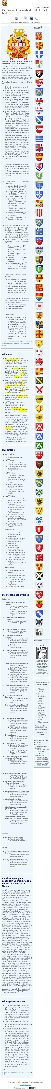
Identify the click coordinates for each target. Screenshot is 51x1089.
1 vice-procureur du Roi (16, 586)
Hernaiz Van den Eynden (19, 419)
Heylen (7, 421)
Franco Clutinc (13, 200)
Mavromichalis (20, 426)
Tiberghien (14, 411)
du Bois (29, 986)
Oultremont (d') (22, 428)
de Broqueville (16, 930)
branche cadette (21, 132)
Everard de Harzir (16, 901)
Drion (17, 902)
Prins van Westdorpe (12, 430)
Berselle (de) (23, 367)
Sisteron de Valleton (20, 433)
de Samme (27, 980)
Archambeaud (22, 968)
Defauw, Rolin (21, 899)
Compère (5, 890)
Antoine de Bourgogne (17, 323)
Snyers (10, 951)
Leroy (4, 907)
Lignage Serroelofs (15, 202)
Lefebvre (13, 942)
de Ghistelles (6, 986)
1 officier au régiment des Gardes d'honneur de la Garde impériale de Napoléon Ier (16, 540)
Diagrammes (25, 22)
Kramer (7, 407)
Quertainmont (23, 934)
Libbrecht (27, 949)
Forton (12, 911)
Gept (17, 417)
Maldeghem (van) (16, 407)
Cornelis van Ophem (15, 219)
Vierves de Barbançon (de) (14, 364)
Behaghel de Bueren (18, 923)
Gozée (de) (9, 389)
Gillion (10, 894)
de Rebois (16, 894)
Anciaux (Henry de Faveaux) (11, 897)
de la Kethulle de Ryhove (10, 927)
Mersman (8, 409)
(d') (12, 360)
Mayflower (17, 231)
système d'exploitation (20, 1011)
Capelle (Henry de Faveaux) (14, 898)
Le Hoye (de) (12, 397)
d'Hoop (13, 906)
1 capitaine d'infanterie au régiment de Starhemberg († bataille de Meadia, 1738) (16, 508)
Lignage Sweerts (15, 217)
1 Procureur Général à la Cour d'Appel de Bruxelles (16, 557)
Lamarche (18, 424)
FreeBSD (8, 1012)
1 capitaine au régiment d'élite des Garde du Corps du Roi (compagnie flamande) (17, 501)
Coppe (28, 984)
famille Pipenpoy (15, 283)
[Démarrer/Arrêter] (40, 645)
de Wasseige (27, 925)
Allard (17, 402)
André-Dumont (20, 438)
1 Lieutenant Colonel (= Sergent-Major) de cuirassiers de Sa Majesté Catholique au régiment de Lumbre (17, 479)
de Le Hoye (12, 975)
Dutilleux (18, 911)
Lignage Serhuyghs (15, 196)
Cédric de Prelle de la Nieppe (17, 122)
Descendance (10, 141)
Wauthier (18, 392)
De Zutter (29, 972)
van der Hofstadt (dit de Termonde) (15, 983)
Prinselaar (22, 902)
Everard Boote (12, 209)
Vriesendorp (22, 441)
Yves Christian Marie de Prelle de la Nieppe (18, 622)
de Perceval (20, 890)
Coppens (22, 914)
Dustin (16, 934)
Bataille (13, 954)
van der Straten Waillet (14, 956)
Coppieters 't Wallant (24, 935)
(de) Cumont (12, 935)
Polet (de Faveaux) (24, 895)
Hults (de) (21, 406)
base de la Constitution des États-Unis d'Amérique (17, 237)
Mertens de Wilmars (8, 937)
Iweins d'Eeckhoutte (11, 423)
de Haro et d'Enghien (19, 986)
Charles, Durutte (7, 928)
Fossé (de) (17, 387)
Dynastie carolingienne (16, 307)
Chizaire (25, 370)
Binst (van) (21, 384)
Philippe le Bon (15, 326)
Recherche (37, 22)
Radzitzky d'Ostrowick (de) (15, 430)
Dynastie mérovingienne (16, 305)
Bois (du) (23, 402)
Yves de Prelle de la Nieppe (16, 130)
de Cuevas (21, 958)
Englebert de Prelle (17, 337)
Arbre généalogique (16, 22)
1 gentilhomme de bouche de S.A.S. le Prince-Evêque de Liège (17, 519)
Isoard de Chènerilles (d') (19, 421)
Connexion (45, 7)
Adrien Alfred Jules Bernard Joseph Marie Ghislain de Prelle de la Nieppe (19, 708)
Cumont (24, 416)
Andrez (17, 380)
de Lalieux (12, 977)
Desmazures (14, 967)
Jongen (24, 939)
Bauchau (18, 416)
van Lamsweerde (22, 937)
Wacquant (5, 918)
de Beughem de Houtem (13, 925)
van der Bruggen (22, 942)
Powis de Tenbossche (21, 928)
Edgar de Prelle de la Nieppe (17, 104)
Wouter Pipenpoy (18, 198)
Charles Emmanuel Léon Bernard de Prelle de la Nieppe (18, 613)
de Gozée (18, 892)
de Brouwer (6, 923)
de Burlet (14, 949)
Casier (8, 949)
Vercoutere (5, 901)
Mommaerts (27, 956)
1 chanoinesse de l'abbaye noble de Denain (17, 467)
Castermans (6, 954)
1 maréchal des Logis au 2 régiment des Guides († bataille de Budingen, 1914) (17, 580)
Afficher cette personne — (42, 670)
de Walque (5, 960)
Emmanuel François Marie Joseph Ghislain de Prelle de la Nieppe (19, 608)
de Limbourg (26, 954)
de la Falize (19, 980)
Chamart (19, 370)
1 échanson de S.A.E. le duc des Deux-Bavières (16, 513)
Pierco (7, 375)
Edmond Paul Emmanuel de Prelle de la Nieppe (19, 675)
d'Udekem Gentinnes (15, 944)
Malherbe (5, 974)
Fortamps (16, 374)
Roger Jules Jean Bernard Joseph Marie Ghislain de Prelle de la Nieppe (19, 640)
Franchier (25, 387)
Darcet (29, 902)
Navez (14, 428)
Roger (25, 156)
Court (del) (8, 372)
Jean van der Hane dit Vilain (17, 188)
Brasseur (5, 977)
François (5, 909)
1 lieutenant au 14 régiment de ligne (15, 546)
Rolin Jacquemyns (23, 932)
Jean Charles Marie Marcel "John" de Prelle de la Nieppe (19, 700)
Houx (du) (25, 389)
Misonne (28, 975)
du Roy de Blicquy (25, 913)
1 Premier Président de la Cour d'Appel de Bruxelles (16, 553)
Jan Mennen (12, 205)
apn (3, 1070)
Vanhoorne (24, 435)
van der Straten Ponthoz (10, 904)
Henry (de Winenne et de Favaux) (14, 894)
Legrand (20, 949)
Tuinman (14, 970)
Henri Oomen (16, 188)
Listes (31, 22)
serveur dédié (12, 1007)
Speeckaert (6, 906)
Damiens (17, 921)
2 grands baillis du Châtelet (17, 516)
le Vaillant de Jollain (18, 961)
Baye (17, 367)
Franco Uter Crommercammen (17, 209)
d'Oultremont (6, 930)
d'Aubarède (24, 965)
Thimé (26, 377)
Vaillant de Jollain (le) (12, 435)
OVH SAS (8, 1009)
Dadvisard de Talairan (9, 968)
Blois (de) (8, 368)
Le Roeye (13, 960)
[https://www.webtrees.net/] (25, 1085)
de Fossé (11, 892)
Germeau (17, 951)
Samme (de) (9, 377)
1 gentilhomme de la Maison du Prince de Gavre (17, 464)
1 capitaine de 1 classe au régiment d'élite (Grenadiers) (16, 534)
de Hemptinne (24, 927)
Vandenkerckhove (11, 441)
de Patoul (28, 958)
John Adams (14, 246)
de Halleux (20, 975)
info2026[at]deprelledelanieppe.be (16, 1025)
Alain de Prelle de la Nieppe (17, 121)
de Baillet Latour (13, 920)
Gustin (4, 956)
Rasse (26, 904)
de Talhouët (22, 963)
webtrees (17, 1014)
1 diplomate (12, 585)
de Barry (22, 967)
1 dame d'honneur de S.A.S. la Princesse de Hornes (15, 525)
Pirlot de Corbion (12, 907)
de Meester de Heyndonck (16, 940)
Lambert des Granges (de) (17, 946)
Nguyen (19, 440)
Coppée (26, 944)
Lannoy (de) (9, 391)
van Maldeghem (26, 921)
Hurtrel (19, 982)
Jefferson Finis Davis (16, 263)
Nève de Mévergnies (14, 939)
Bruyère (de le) (10, 370)
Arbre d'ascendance (12, 120)
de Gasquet (16, 965)
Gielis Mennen (13, 195)
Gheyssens (16, 404)
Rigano (18, 431)
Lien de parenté (11, 156)
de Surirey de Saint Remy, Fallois (20, 916)
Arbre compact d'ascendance (17, 103)
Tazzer (23, 972)
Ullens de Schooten (15, 979)
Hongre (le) (17, 389)
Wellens (7, 413)
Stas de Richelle (7, 934)
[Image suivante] (43, 645)
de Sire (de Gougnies (17, 918)
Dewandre (8, 404)
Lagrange (8, 440)
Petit (27, 907)
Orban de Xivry (11, 932)
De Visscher (13, 974)
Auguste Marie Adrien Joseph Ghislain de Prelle (18, 666)
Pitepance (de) (15, 375)
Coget (17, 913)
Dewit (7, 417)
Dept (24, 979)
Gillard (4, 939)
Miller (14, 440)
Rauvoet (17, 391)
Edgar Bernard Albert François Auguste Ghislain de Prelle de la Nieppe (18, 670)
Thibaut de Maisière (22, 906)
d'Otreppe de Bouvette (18, 953)
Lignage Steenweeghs (16, 212)
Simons (7, 411)
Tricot (17, 399)
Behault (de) (12, 384)
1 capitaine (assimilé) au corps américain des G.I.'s (16, 575)
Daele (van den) (18, 372)
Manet (21, 904)
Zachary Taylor (14, 254)
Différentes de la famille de (17, 165)
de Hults (5, 951)
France (24, 1005)
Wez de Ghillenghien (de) (17, 362)
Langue (37, 7)
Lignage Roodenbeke (15, 191)
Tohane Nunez (14, 909)
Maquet (4, 935)
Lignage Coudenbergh (16, 186)
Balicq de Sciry (13, 382)
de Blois (11, 980)
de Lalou (25, 892)
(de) (20, 368)
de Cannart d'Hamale (9, 958)
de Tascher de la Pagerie (14, 962)
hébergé (16, 1005)
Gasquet (12, 417)
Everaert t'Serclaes (18, 193)
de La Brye (13, 982)
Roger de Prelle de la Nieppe (17, 113)
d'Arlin (23, 984)
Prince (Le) (24, 375)
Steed (19, 954)
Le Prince (5, 982)
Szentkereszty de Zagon (10, 914)
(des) (19, 358)
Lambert (8, 158)
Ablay (27, 890)
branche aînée (10, 127)
